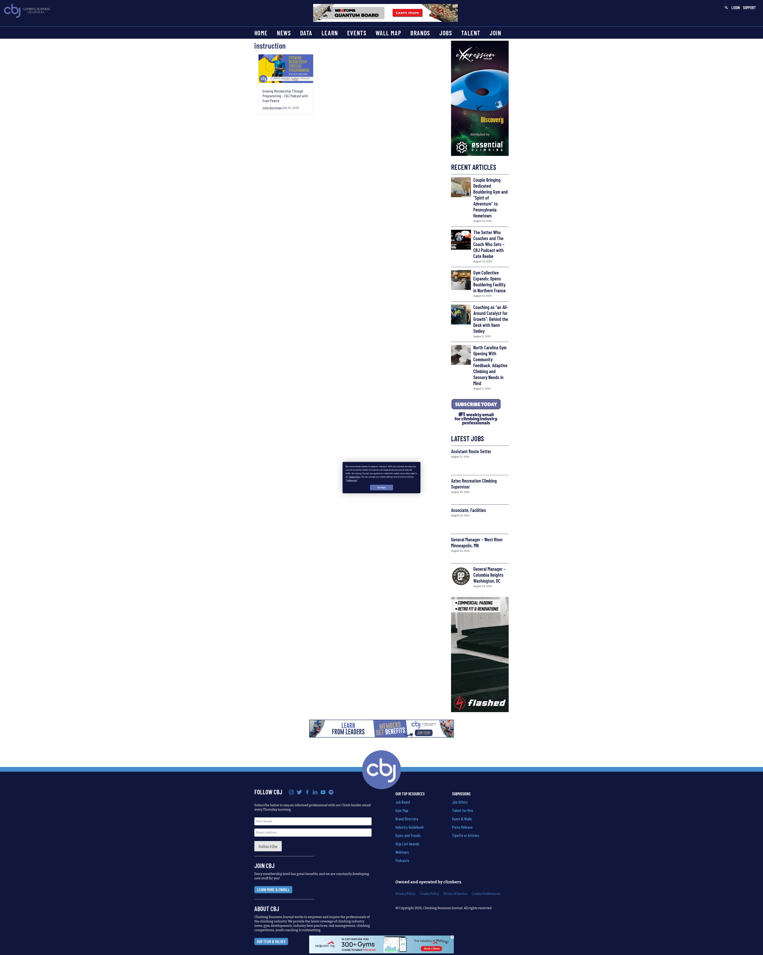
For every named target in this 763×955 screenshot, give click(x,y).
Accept (381, 487)
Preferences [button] (351, 480)
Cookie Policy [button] (354, 477)
